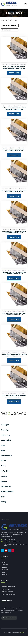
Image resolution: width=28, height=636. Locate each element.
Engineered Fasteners (8, 586)
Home (4, 562)
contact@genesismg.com (12, 542)
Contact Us (5, 575)
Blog (3, 572)
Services (4, 567)
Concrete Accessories (8, 594)
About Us (5, 565)
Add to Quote (14, 73)
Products (22, 65)
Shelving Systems (7, 591)
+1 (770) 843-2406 (9, 539)
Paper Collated (15, 65)
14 (21, 413)
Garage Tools (6, 589)
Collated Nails (6, 65)
